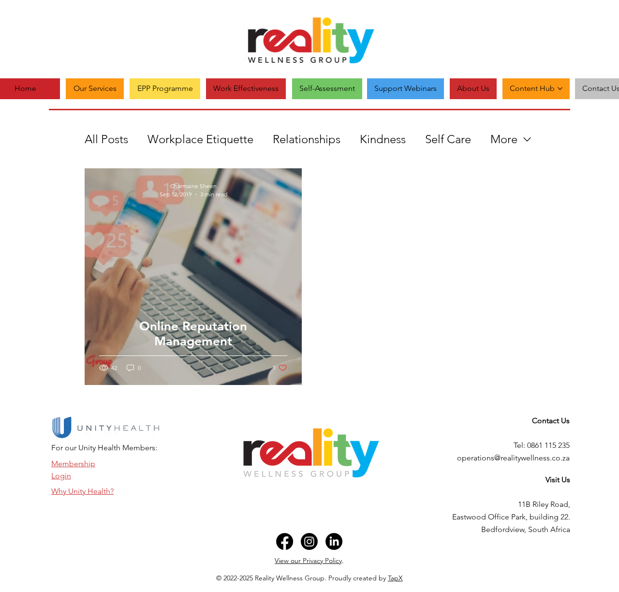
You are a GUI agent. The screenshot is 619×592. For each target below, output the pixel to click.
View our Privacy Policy (308, 560)
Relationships (306, 139)
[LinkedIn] (333, 541)
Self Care (448, 139)
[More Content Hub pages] (560, 88)
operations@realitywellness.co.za (513, 457)
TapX (395, 578)
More (503, 139)
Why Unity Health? (82, 491)
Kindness (383, 139)
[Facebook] (284, 541)
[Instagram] (309, 541)
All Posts (106, 139)
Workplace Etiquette (200, 139)
